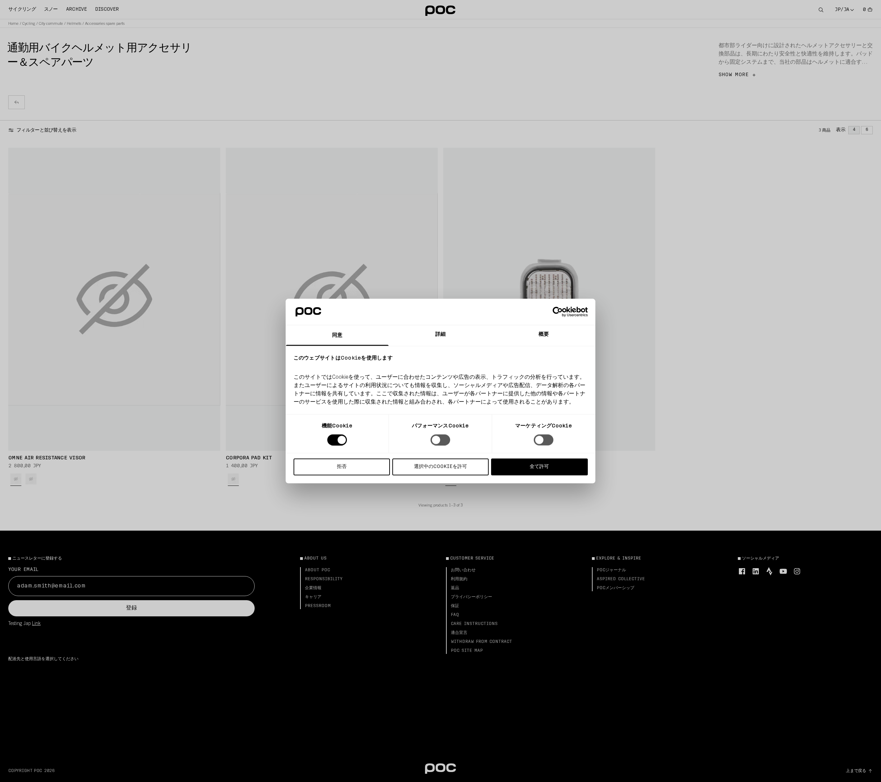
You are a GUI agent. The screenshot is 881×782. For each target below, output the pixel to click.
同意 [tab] (337, 335)
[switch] (440, 439)
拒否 (342, 466)
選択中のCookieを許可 (440, 466)
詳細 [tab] (440, 334)
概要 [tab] (544, 334)
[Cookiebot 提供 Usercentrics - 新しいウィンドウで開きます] (558, 311)
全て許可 (539, 466)
